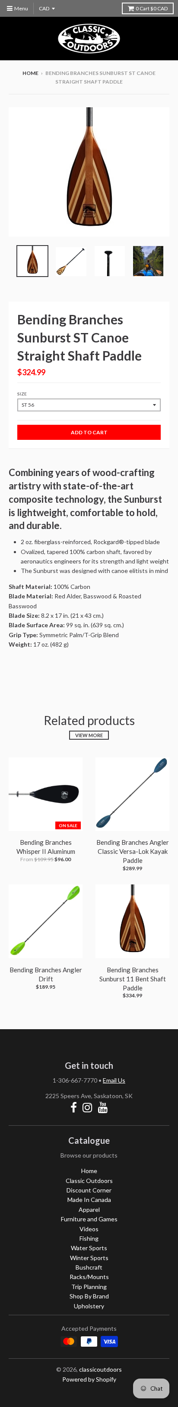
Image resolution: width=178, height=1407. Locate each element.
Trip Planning (89, 1286)
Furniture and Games (89, 1219)
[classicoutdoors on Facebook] (73, 1107)
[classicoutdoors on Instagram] (87, 1107)
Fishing (89, 1238)
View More (89, 735)
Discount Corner (89, 1190)
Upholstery (89, 1306)
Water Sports (89, 1247)
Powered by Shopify (89, 1379)
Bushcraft (89, 1267)
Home (30, 73)
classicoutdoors (100, 1369)
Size (22, 393)
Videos (89, 1229)
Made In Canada (89, 1199)
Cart (152, 8)
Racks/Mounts (89, 1276)
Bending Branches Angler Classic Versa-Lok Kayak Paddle (132, 851)
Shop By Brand (89, 1296)
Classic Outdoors (89, 1180)
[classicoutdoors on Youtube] (103, 1107)
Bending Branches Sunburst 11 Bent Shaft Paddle (132, 979)
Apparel (89, 1209)
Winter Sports (89, 1257)
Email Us (114, 1080)
